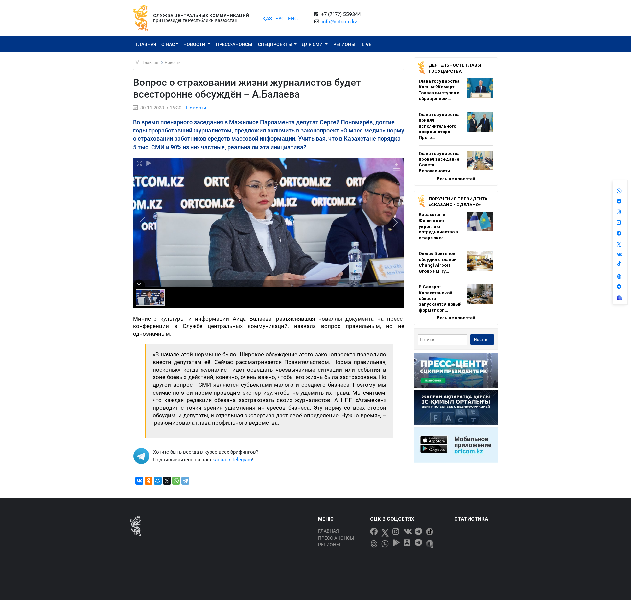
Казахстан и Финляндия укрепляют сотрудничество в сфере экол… (438, 226)
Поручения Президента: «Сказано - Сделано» (459, 201)
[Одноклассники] (148, 481)
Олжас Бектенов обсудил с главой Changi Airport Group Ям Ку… (437, 262)
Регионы (344, 44)
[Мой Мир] (158, 481)
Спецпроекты (275, 44)
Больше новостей (456, 178)
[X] (167, 481)
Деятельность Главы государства (455, 68)
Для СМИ (313, 44)
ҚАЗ (267, 19)
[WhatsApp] (176, 481)
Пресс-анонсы (234, 44)
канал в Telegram (232, 460)
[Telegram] (185, 481)
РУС (280, 19)
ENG (293, 19)
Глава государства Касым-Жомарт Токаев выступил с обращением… (439, 89)
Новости (194, 44)
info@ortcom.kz (339, 22)
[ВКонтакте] (139, 481)
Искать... (482, 339)
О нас (168, 44)
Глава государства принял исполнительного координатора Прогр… (439, 126)
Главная (146, 44)
